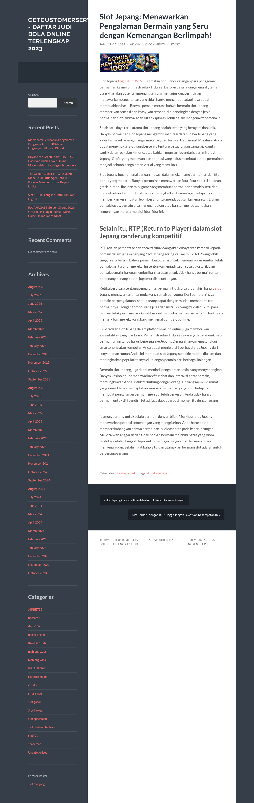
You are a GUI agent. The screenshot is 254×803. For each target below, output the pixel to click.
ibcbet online (36, 634)
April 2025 (35, 421)
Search (33, 95)
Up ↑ (205, 544)
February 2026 (38, 337)
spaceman (34, 744)
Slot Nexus (35, 710)
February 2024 (38, 539)
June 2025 (35, 404)
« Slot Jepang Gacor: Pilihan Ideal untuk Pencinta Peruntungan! (144, 500)
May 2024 (35, 514)
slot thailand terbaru (41, 727)
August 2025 (36, 388)
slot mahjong (36, 784)
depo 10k (34, 626)
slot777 (33, 735)
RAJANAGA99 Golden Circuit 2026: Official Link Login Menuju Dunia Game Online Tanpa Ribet (51, 212)
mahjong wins (37, 660)
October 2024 (37, 472)
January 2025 (37, 447)
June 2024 (35, 505)
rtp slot (33, 685)
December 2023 (38, 556)
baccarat (34, 618)
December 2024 (38, 455)
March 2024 (36, 531)
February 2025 (38, 438)
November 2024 (39, 463)
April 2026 (35, 320)
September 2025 (39, 379)
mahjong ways (37, 651)
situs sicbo (35, 693)
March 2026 (36, 329)
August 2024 (36, 489)
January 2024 (37, 547)
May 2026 (35, 312)
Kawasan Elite (37, 643)
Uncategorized (37, 752)
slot (218, 288)
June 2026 (35, 303)
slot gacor (34, 702)
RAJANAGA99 (37, 668)
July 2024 (34, 497)
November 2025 (39, 362)
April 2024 (35, 522)
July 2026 (34, 295)
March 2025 (36, 430)
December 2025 (38, 354)
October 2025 (37, 371)
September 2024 (39, 480)
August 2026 (36, 287)
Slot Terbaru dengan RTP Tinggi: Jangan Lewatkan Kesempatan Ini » (176, 515)
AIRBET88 (35, 609)
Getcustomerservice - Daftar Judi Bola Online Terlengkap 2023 (64, 34)
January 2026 (37, 346)
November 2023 (39, 564)
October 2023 (37, 573)
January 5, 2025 (112, 44)
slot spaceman (37, 718)
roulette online (37, 676)
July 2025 (34, 396)
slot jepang (160, 473)
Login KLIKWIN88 (132, 81)
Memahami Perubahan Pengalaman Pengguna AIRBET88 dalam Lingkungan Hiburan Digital (51, 144)
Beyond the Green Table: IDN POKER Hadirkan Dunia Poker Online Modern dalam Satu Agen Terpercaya (52, 161)
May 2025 (35, 413)
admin (135, 44)
